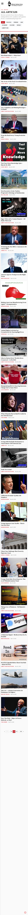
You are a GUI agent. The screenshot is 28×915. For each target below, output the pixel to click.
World (19, 25)
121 (11, 731)
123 (16, 731)
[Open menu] (2, 3)
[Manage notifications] (25, 912)
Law (22, 22)
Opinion (16, 22)
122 (14, 731)
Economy (4, 25)
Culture (12, 25)
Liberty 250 (5, 28)
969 (21, 731)
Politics (9, 22)
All (3, 22)
